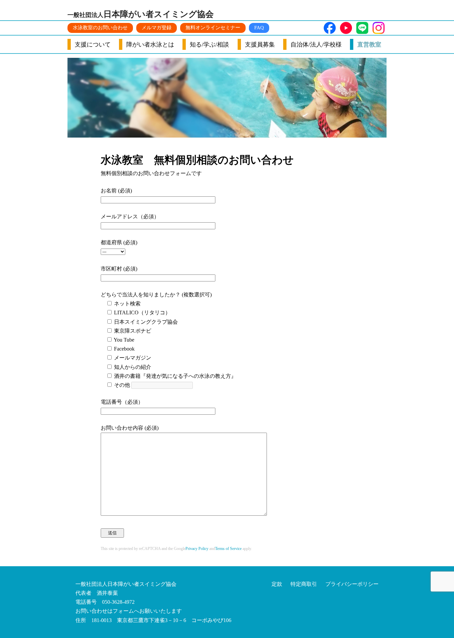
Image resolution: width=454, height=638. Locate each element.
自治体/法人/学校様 (316, 44)
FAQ (259, 27)
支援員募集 (260, 44)
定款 (277, 584)
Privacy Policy (196, 548)
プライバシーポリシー (352, 584)
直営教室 (369, 44)
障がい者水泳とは (150, 44)
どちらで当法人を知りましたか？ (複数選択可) (156, 294)
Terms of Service (228, 548)
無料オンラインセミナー (212, 27)
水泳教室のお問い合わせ (100, 27)
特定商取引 (303, 584)
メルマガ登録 (156, 27)
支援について (93, 44)
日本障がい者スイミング (140, 14)
